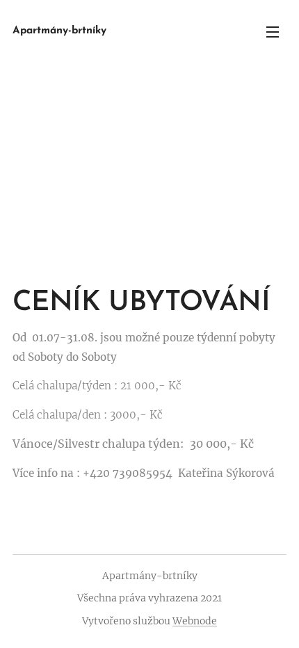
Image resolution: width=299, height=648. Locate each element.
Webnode (194, 621)
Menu (272, 31)
